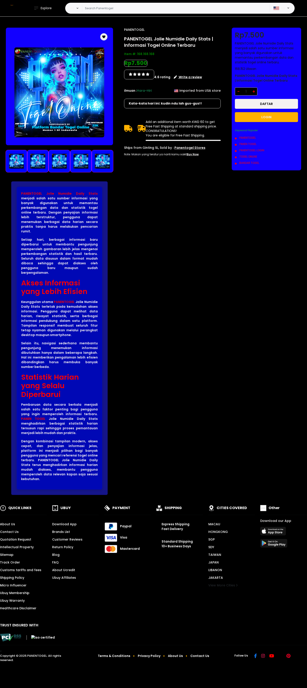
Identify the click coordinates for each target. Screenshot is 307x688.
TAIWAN (214, 554)
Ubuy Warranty (12, 600)
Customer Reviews (67, 539)
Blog (56, 554)
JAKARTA (215, 577)
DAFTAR (266, 104)
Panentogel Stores (189, 147)
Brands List (61, 532)
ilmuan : (130, 90)
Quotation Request (15, 539)
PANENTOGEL (64, 302)
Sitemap (6, 554)
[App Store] (273, 532)
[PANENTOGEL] (12, 8)
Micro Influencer (13, 585)
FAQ (55, 562)
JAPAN (213, 562)
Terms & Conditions (114, 656)
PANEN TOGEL (33, 418)
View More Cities (222, 585)
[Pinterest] (288, 656)
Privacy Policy (149, 656)
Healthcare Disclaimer (18, 608)
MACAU (214, 524)
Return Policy (62, 547)
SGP (211, 539)
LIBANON (215, 570)
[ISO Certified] (41, 637)
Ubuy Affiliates (64, 577)
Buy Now (193, 154)
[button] (103, 36)
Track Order (10, 562)
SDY (211, 547)
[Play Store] (273, 544)
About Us (7, 524)
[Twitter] (280, 656)
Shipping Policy (12, 577)
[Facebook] (255, 656)
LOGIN (266, 117)
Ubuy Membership (14, 593)
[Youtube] (271, 656)
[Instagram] (263, 656)
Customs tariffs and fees (20, 570)
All (72, 8)
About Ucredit (63, 570)
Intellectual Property (17, 547)
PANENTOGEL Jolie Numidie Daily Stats (59, 193)
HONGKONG (218, 532)
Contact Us (9, 532)
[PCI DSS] (10, 637)
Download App (64, 524)
